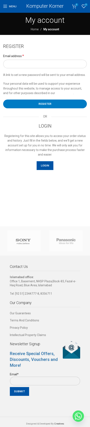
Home (35, 29)
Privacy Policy (19, 327)
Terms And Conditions (24, 320)
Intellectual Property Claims (28, 335)
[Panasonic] (66, 241)
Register (45, 103)
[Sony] (24, 241)
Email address (13, 56)
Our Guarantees (20, 313)
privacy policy (64, 93)
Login (45, 165)
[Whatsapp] (78, 416)
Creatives (59, 423)
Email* (14, 374)
